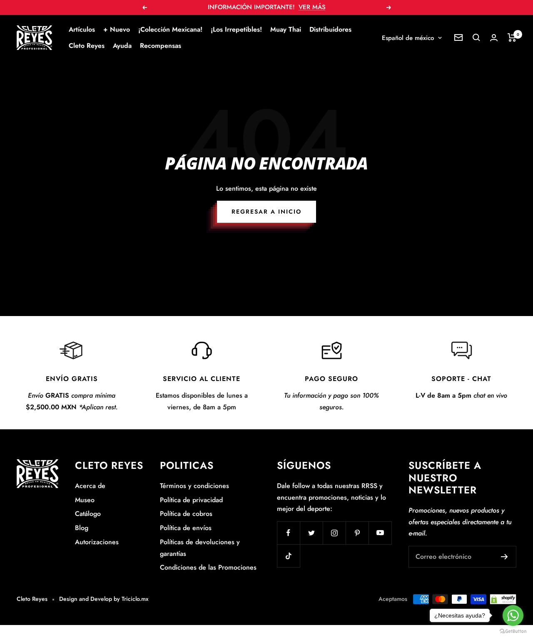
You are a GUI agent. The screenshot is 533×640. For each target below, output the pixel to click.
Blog (81, 528)
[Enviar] (504, 557)
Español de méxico (408, 37)
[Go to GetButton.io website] (513, 631)
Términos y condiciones (194, 486)
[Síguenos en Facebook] (288, 532)
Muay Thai (285, 29)
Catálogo (88, 513)
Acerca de (90, 486)
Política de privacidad (191, 500)
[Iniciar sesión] (494, 37)
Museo (85, 500)
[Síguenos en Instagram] (334, 532)
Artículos (82, 29)
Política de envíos (186, 528)
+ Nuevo (116, 29)
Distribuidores (330, 29)
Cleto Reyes (87, 45)
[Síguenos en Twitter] (311, 532)
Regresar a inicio (266, 211)
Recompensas (160, 45)
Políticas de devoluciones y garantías (200, 547)
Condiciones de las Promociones (208, 567)
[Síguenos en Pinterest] (357, 532)
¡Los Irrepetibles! (236, 29)
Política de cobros (186, 513)
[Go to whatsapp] (513, 615)
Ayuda (122, 45)
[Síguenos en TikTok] (288, 555)
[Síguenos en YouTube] (380, 532)
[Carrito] (512, 37)
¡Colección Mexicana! (170, 29)
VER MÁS (312, 7)
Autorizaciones (97, 542)
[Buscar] (476, 37)
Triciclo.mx (135, 599)
